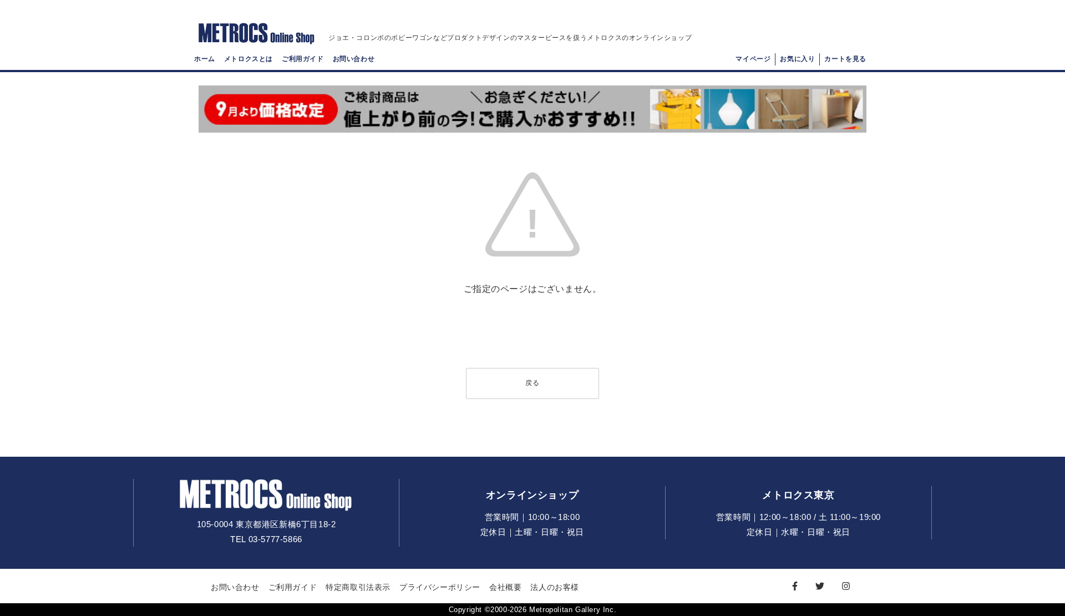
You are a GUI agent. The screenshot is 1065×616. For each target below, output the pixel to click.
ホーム (204, 59)
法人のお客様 (554, 587)
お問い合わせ (354, 59)
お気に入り (797, 59)
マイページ (753, 59)
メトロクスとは (248, 59)
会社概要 (505, 587)
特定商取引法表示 (358, 587)
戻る (532, 383)
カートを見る (845, 59)
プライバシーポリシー (439, 587)
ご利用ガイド (303, 59)
